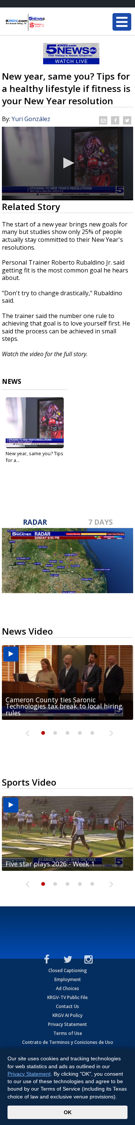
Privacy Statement (67, 1024)
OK (68, 1112)
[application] (67, 163)
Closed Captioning (67, 970)
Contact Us (67, 1006)
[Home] (51, 22)
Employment (67, 979)
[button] (67, 163)
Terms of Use (67, 1033)
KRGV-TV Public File (67, 997)
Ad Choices (67, 988)
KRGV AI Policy (67, 1015)
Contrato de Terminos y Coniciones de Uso (67, 1042)
